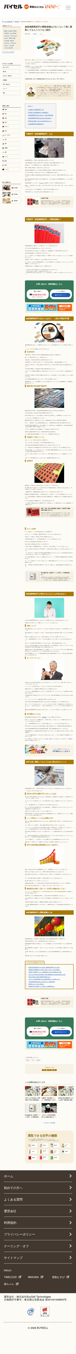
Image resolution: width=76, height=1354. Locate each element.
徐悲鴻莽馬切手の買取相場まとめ (36, 123)
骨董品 (6, 147)
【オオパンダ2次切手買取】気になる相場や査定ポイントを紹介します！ (44, 979)
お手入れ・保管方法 (7, 75)
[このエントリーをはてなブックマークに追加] (54, 1070)
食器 (6, 160)
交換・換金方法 (6, 84)
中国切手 (27, 1060)
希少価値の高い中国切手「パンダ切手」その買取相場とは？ (41, 986)
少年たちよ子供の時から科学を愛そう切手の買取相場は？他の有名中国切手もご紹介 (46, 974)
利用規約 (10, 1222)
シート (42, 182)
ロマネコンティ (13, 42)
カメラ (6, 156)
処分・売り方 (6, 67)
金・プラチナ (8, 135)
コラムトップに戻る (50, 1122)
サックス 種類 (11, 45)
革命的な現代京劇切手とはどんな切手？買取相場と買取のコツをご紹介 (44, 967)
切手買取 (35, 33)
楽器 (6, 165)
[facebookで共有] (49, 1070)
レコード (7, 169)
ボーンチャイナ (7, 42)
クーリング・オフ (16, 1246)
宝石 (6, 139)
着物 (6, 109)
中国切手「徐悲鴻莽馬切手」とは (36, 109)
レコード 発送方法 (13, 33)
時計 (6, 143)
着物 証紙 (5, 30)
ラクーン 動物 (6, 40)
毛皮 (6, 122)
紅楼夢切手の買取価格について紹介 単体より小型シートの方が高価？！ (44, 969)
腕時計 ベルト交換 (12, 37)
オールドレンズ (7, 35)
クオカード (6, 45)
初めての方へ (13, 1187)
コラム (41, 33)
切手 (33, 1060)
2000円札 (14, 30)
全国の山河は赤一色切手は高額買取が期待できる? (39, 976)
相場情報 (38, 1060)
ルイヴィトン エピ (14, 35)
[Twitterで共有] (44, 1070)
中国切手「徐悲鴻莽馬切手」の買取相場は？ (38, 112)
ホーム (8, 1176)
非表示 (31, 106)
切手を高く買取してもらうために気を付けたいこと (39, 120)
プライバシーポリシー (19, 1234)
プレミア (5, 88)
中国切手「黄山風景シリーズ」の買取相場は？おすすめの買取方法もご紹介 (45, 971)
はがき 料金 (10, 30)
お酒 (6, 130)
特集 (4, 92)
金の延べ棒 (12, 40)
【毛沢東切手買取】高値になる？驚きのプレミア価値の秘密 (41, 981)
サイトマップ (13, 1257)
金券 (6, 152)
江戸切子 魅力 (6, 33)
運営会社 (10, 1211)
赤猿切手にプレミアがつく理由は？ (36, 983)
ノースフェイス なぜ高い (8, 47)
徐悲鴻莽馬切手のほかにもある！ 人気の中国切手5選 (40, 115)
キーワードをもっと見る (7, 51)
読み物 (4, 71)
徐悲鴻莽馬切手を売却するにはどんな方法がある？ (39, 118)
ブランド (7, 126)
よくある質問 (13, 1199)
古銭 (6, 118)
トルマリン (6, 37)
